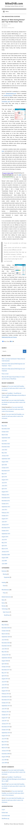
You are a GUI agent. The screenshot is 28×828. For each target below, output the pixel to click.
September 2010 (6, 533)
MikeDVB (5, 25)
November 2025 (6, 428)
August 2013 (5, 491)
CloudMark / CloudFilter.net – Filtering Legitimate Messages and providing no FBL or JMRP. (14, 395)
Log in (3, 809)
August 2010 (5, 536)
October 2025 (5, 431)
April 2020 (4, 464)
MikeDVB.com (14, 3)
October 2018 (5, 467)
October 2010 (5, 530)
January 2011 (5, 524)
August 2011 (5, 518)
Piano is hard (5, 373)
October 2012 (5, 503)
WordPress (6, 615)
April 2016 (4, 476)
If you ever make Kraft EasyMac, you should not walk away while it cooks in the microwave (13, 388)
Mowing (5, 574)
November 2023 (6, 443)
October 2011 (5, 515)
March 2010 (5, 548)
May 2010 (4, 542)
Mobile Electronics (6, 597)
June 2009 (4, 563)
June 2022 (4, 449)
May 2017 (4, 473)
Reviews (4, 606)
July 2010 (4, 539)
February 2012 (5, 512)
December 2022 (6, 446)
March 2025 (5, 434)
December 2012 (6, 497)
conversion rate (6, 101)
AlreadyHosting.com (11, 93)
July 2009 (4, 560)
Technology (5, 609)
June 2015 (4, 485)
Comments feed (6, 815)
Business (5, 27)
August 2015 (5, 479)
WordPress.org (5, 818)
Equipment (6, 577)
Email (4, 585)
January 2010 (5, 551)
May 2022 (4, 452)
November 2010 (6, 527)
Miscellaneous (5, 589)
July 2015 (4, 482)
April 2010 (4, 545)
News (13, 27)
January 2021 (5, 455)
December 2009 (6, 554)
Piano (4, 592)
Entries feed (5, 812)
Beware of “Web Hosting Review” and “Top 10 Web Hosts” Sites (13, 21)
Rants (3, 603)
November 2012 (6, 500)
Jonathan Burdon (7, 95)
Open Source (6, 612)
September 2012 (6, 506)
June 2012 (4, 509)
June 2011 (4, 521)
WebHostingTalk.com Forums (9, 337)
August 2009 (5, 557)
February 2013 (5, 494)
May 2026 (4, 425)
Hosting (9, 27)
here (3, 151)
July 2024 (4, 440)
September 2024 (6, 437)
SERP (20, 175)
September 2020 (6, 458)
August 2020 (5, 461)
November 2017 (6, 470)
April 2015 (4, 488)
